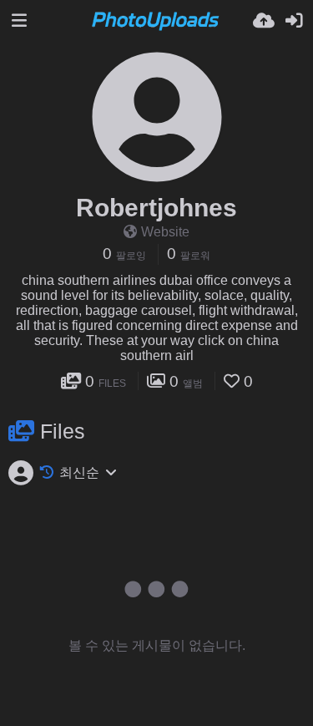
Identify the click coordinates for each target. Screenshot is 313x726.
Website (165, 232)
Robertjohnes (156, 207)
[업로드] (264, 21)
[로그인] (294, 21)
